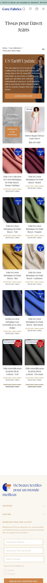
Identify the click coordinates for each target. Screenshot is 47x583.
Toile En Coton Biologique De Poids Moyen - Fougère (34, 229)
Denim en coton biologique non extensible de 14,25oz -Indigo (12, 323)
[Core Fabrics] (12, 9)
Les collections (15, 48)
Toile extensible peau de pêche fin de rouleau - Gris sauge (34, 371)
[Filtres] (43, 49)
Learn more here (23, 96)
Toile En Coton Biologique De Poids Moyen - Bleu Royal (34, 322)
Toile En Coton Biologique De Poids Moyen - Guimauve (34, 275)
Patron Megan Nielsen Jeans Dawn (34, 137)
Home (5, 48)
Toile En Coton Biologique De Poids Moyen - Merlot (34, 180)
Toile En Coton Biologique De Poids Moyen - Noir (12, 229)
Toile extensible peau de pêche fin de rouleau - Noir (12, 371)
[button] (23, 9)
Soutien (7, 514)
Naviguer (7, 506)
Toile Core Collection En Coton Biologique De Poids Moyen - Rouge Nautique (12, 181)
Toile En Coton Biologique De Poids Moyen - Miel (12, 275)
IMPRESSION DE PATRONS (12, 132)
